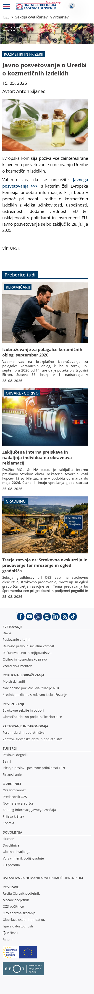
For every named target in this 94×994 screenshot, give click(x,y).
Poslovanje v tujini (16, 639)
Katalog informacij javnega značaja (29, 810)
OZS (6, 17)
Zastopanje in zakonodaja (25, 726)
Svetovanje (12, 627)
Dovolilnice (11, 845)
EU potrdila (11, 865)
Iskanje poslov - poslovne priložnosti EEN (34, 768)
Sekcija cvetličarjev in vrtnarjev (42, 17)
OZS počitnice (13, 906)
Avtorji (8, 939)
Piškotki (12, 933)
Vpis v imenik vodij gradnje (23, 858)
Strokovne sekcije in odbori (23, 710)
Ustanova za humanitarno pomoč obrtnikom (43, 878)
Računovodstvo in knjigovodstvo (27, 653)
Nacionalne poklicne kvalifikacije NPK (31, 688)
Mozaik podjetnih (16, 900)
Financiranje (12, 774)
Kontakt (8, 823)
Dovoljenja (12, 832)
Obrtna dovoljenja (16, 851)
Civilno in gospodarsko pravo (25, 659)
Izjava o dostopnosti (18, 926)
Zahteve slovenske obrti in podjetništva (33, 739)
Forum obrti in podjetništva (23, 732)
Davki (7, 633)
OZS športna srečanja (19, 913)
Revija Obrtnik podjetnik (21, 893)
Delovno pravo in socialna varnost (28, 646)
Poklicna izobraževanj (22, 675)
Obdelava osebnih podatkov (24, 919)
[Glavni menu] (6, 7)
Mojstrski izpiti (14, 681)
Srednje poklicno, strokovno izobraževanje (35, 694)
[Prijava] (71, 6)
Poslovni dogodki (15, 755)
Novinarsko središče (18, 803)
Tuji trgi (10, 748)
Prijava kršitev (13, 816)
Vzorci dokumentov (17, 666)
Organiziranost (14, 790)
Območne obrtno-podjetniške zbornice (32, 717)
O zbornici (12, 784)
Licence (8, 839)
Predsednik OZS (15, 797)
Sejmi (7, 761)
